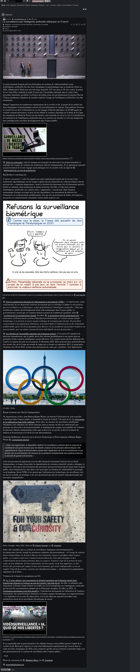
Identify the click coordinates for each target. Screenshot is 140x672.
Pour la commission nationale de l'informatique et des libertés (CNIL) (35, 301)
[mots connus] (79, 24)
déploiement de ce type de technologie (20, 170)
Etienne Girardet (41, 546)
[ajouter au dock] (82, 24)
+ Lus (47, 5)
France (7, 28)
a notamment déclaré (20, 439)
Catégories (34, 5)
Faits (7, 5)
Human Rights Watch (11, 30)
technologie (44, 24)
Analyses (13, 5)
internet (8, 15)
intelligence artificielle (11, 26)
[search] (14, 1)
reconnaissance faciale (19, 24)
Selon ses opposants (14, 162)
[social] (71, 24)
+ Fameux (53, 5)
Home (3, 5)
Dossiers (41, 5)
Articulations (21, 5)
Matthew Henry (32, 660)
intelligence (8, 24)
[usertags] (74, 24)
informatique (37, 24)
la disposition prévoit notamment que (63, 315)
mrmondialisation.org (20, 19)
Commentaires (67, 5)
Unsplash (57, 546)
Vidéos (59, 5)
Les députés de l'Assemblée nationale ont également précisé (31, 333)
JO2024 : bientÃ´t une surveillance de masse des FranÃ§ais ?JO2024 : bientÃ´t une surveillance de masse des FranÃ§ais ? (36, 158)
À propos (75, 5)
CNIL (19, 30)
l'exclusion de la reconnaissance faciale (20, 315)
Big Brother (29, 24)
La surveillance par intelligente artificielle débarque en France (35, 21)
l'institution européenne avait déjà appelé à (21, 591)
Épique (28, 5)
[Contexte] (77, 24)
